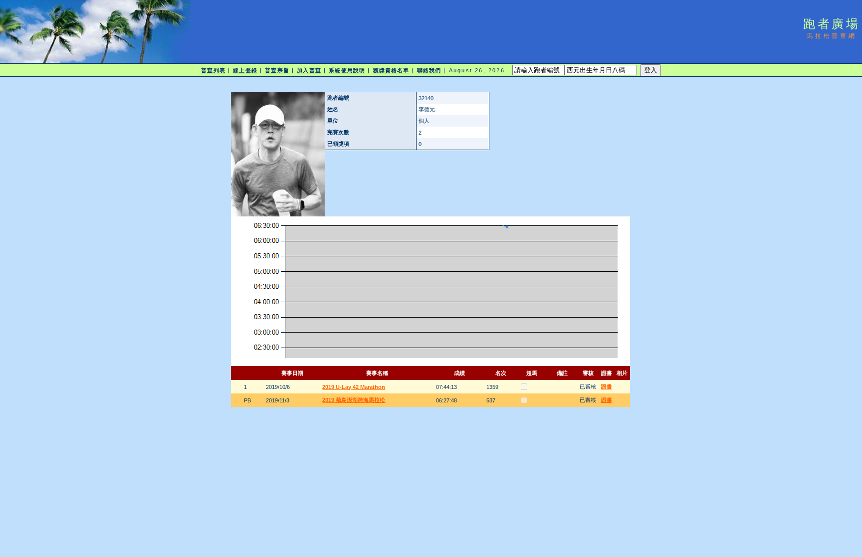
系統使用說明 (347, 70)
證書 (606, 386)
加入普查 (309, 70)
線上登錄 (245, 70)
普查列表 (213, 70)
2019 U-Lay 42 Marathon (353, 387)
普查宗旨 (277, 70)
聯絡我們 (429, 70)
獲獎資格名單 (391, 70)
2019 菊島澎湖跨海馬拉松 (353, 400)
